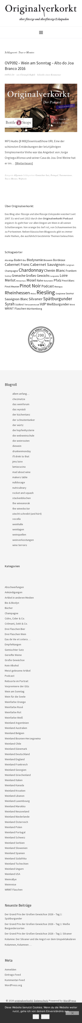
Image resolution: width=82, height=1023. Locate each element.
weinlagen (18, 529)
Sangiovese (60, 293)
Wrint (72, 304)
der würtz (17, 425)
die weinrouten (21, 440)
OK (36, 1016)
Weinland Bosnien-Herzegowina (23, 738)
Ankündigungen (13, 592)
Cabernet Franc (17, 264)
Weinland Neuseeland (17, 811)
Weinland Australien (16, 728)
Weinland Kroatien (15, 790)
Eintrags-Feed (13, 974)
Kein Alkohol (12, 665)
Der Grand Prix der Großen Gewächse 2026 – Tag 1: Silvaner (38, 933)
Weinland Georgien (15, 770)
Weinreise (10, 884)
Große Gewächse (15, 660)
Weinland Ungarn (14, 868)
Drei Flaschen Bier (15, 629)
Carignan (69, 265)
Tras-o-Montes (11, 178)
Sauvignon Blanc (16, 299)
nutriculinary (19, 487)
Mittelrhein (21, 281)
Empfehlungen (13, 644)
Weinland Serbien (15, 843)
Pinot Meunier (12, 286)
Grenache (18, 275)
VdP (43, 304)
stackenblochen (21, 498)
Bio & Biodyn (12, 602)
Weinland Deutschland (17, 754)
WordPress (69, 1000)
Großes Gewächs (38, 275)
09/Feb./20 (9, 74)
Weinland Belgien (14, 733)
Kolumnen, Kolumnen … (18, 944)
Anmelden (10, 969)
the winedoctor (21, 508)
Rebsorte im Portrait (16, 681)
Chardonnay (31, 270)
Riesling (45, 292)
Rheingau (58, 286)
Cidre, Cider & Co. (15, 618)
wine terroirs (19, 545)
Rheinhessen (17, 293)
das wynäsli (19, 409)
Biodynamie (35, 260)
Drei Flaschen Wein (15, 634)
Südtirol (19, 304)
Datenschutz (41, 1000)
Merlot (10, 280)
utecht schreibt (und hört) (27, 513)
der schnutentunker (23, 420)
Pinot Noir (30, 285)
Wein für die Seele (15, 696)
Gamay (8, 276)
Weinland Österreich (16, 822)
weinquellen (19, 534)
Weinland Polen (13, 827)
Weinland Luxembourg (17, 801)
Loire (64, 275)
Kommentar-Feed (15, 980)
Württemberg (34, 308)
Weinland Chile (13, 743)
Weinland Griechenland (18, 775)
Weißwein (22, 178)
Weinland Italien (14, 780)
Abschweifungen (14, 587)
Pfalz (57, 280)
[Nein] (72, 1013)
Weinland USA (12, 874)
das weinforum (20, 404)
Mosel (31, 280)
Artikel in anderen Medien (19, 597)
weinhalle (17, 524)
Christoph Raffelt (27, 74)
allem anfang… (20, 393)
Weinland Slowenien (16, 848)
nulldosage (18, 482)
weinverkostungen (23, 540)
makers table (19, 477)
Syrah (10, 304)
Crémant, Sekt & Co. (16, 623)
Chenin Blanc (54, 270)
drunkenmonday (21, 451)
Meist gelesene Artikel (18, 670)
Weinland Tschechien (16, 863)
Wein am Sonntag (14, 691)
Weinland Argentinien (17, 722)
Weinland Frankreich (16, 764)
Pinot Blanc (68, 280)
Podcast (47, 286)
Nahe (40, 280)
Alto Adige (9, 260)
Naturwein (48, 280)
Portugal (54, 175)
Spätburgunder (57, 298)
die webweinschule (23, 435)
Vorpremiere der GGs (17, 686)
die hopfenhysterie (23, 430)
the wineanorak (21, 503)
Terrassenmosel (31, 304)
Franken (71, 271)
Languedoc (54, 276)
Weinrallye (11, 879)
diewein (16, 446)
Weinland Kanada (14, 785)
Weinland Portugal (15, 832)
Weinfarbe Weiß (14, 717)
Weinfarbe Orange (15, 702)
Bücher (9, 608)
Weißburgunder (58, 304)
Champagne (11, 271)
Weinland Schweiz (15, 837)
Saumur (70, 293)
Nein (45, 1016)
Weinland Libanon (14, 795)
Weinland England (15, 759)
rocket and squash (23, 493)
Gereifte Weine (13, 655)
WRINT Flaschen (15, 308)
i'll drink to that (20, 456)
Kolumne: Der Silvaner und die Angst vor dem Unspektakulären (40, 939)
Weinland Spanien (15, 853)
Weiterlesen (24, 163)
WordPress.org (13, 985)
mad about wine (21, 472)
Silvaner (36, 298)
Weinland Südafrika (16, 858)
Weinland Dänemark (16, 748)
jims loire (17, 461)
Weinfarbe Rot (13, 712)
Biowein (47, 260)
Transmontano (65, 175)
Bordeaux (59, 260)
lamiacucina (19, 466)
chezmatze (18, 399)
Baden (18, 260)
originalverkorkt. (23, 1000)
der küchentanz (21, 414)
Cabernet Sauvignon (47, 264)
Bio (24, 260)
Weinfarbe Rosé (14, 707)
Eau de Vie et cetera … (18, 639)
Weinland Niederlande (17, 816)
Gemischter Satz (42, 175)
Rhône (33, 293)
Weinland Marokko (15, 806)
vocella (16, 519)
